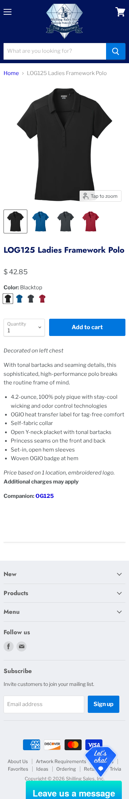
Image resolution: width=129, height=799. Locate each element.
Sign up (104, 704)
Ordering (66, 769)
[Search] (115, 51)
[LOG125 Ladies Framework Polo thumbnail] (15, 221)
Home (11, 73)
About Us (18, 761)
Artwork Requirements (61, 761)
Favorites (18, 769)
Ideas (42, 769)
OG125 (44, 496)
